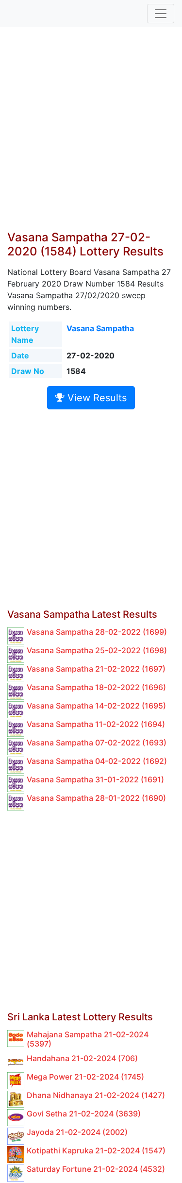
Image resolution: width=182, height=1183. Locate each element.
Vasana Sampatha (100, 328)
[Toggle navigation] (160, 13)
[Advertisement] (91, 135)
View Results (96, 398)
